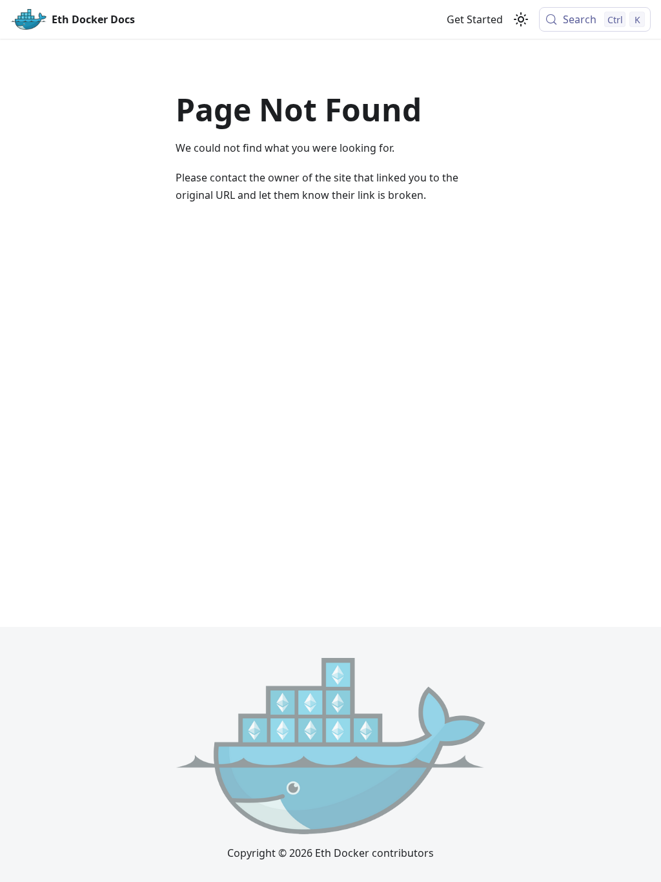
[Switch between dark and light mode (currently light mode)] (521, 19)
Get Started (475, 19)
